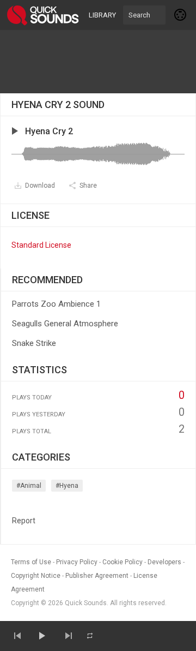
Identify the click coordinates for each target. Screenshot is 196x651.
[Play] (41, 635)
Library (102, 15)
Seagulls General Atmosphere (65, 324)
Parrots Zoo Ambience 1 (56, 304)
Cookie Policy (122, 562)
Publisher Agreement (96, 576)
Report (23, 520)
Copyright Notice (35, 576)
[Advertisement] (98, 61)
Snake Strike (34, 343)
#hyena (67, 485)
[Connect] (181, 14)
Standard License (41, 245)
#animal (28, 485)
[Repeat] (90, 636)
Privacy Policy (76, 562)
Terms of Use (31, 562)
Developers (164, 562)
